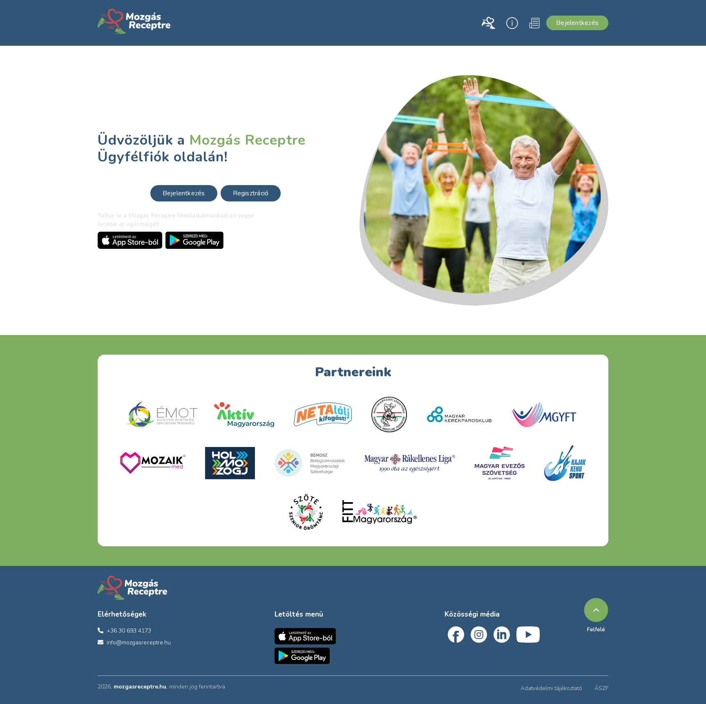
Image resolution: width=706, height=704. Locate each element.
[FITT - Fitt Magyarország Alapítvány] (379, 512)
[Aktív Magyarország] (244, 414)
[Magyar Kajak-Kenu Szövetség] (565, 463)
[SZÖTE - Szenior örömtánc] (306, 512)
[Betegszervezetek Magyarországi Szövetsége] (310, 463)
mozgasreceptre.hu (140, 687)
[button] (488, 23)
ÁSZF (601, 688)
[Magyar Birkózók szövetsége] (459, 414)
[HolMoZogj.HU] (230, 463)
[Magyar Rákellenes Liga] (409, 463)
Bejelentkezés (577, 22)
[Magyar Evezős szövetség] (500, 463)
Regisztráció (251, 193)
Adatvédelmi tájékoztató (551, 688)
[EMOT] (162, 414)
